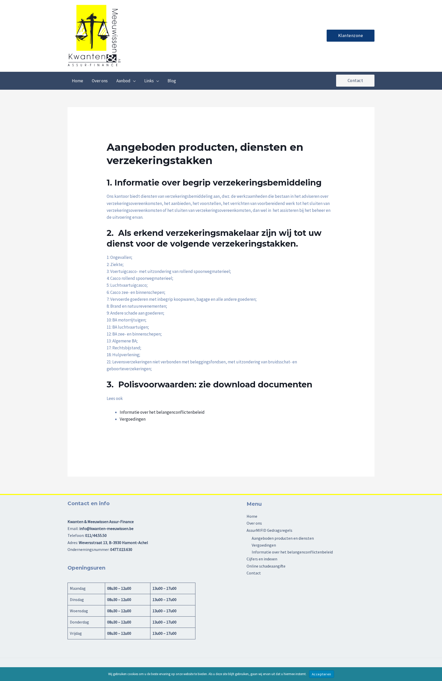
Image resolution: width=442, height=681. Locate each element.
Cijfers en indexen (262, 558)
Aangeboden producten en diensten (283, 538)
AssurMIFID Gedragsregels (269, 530)
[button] (351, 36)
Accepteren (321, 674)
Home (252, 516)
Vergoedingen (133, 419)
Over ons (254, 523)
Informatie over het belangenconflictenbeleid (162, 412)
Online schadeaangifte (266, 566)
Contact (254, 572)
